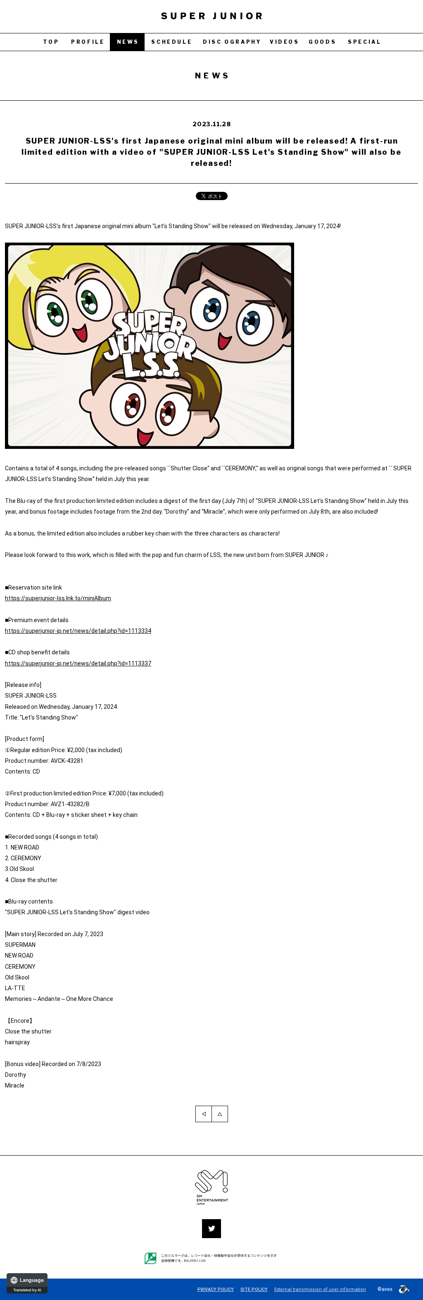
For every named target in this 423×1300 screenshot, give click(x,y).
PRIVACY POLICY (215, 1289)
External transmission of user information (320, 1289)
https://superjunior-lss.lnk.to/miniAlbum (58, 598)
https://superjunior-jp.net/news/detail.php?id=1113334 (78, 631)
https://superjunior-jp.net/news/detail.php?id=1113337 (78, 663)
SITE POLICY (254, 1289)
